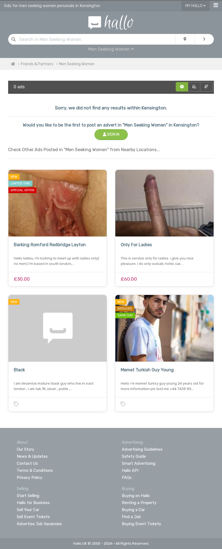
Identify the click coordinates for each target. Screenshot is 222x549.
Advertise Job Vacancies (39, 523)
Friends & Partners (37, 64)
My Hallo (194, 6)
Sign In (112, 134)
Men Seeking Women (76, 64)
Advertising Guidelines (142, 449)
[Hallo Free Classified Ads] (111, 22)
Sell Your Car (28, 509)
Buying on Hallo (136, 495)
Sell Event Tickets (33, 516)
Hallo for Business (33, 502)
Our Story (25, 449)
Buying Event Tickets (141, 523)
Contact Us (27, 463)
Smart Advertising (138, 463)
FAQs (127, 477)
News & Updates (32, 456)
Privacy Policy (29, 477)
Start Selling (28, 495)
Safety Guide (134, 456)
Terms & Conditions (35, 470)
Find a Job (131, 516)
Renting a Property (139, 502)
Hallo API (130, 470)
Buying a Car (133, 509)
